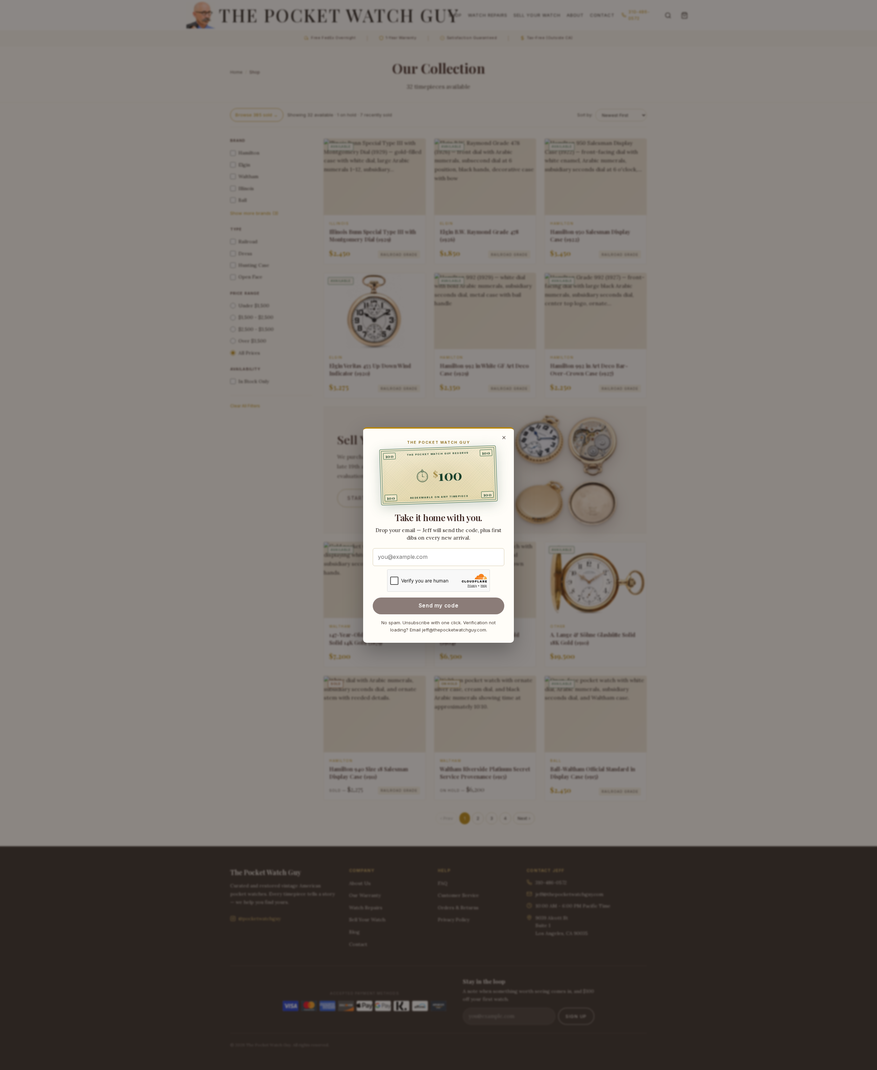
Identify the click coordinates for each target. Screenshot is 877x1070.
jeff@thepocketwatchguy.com (454, 629)
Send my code (438, 605)
